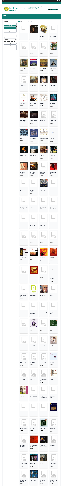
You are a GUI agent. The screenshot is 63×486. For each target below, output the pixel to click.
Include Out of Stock (10, 25)
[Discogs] (48, 9)
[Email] (57, 9)
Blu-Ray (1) (10, 48)
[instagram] (54, 9)
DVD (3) (10, 45)
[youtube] (53, 9)
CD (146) (10, 43)
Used (10, 31)
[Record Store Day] (50, 9)
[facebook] (51, 9)
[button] (24, 3)
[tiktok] (56, 9)
